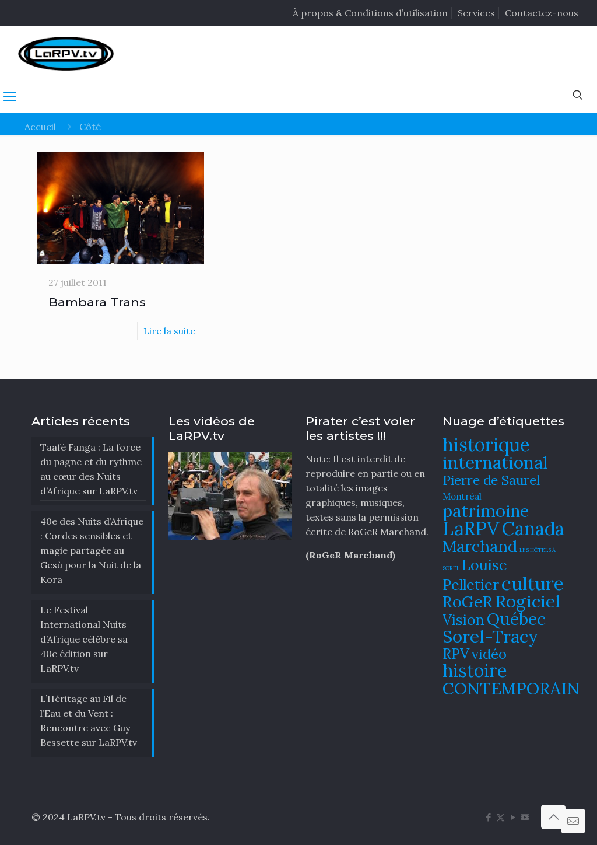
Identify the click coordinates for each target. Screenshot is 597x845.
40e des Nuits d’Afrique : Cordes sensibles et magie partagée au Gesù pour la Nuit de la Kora (91, 550)
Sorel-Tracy (490, 636)
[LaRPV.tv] (65, 53)
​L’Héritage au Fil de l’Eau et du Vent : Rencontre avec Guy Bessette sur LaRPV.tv (88, 720)
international (495, 462)
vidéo (489, 653)
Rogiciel (527, 601)
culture (532, 583)
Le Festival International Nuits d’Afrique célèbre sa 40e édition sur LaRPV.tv (84, 639)
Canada (533, 528)
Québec (516, 619)
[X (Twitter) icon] (500, 817)
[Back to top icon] (553, 817)
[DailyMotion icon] (525, 817)
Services (476, 13)
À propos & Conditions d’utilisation (370, 13)
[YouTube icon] (512, 817)
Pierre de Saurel (491, 480)
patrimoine (486, 511)
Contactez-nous (541, 13)
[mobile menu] (10, 96)
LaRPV (471, 528)
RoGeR (468, 602)
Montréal (462, 496)
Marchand (480, 546)
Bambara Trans (97, 302)
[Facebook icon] (488, 817)
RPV (456, 654)
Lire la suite (169, 331)
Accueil (40, 126)
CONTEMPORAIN (511, 688)
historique (486, 444)
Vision (463, 619)
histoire (475, 670)
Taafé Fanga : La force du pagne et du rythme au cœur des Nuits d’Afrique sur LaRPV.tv (91, 469)
